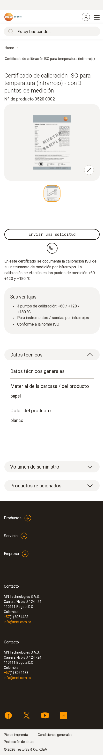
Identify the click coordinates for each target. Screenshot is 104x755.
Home (9, 48)
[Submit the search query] (10, 31)
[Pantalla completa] (89, 170)
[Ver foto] (52, 193)
